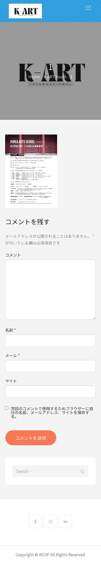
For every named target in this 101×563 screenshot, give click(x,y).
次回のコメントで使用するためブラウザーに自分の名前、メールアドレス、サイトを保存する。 (52, 412)
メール (12, 355)
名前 (10, 330)
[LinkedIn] (65, 521)
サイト (11, 381)
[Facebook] (35, 521)
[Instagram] (50, 521)
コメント (13, 255)
